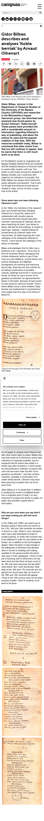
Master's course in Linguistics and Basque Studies (20, 162)
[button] (22, 631)
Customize (20, 432)
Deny (22, 440)
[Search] (40, 12)
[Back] (2, 26)
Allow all (22, 425)
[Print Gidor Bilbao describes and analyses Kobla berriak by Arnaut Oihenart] (41, 26)
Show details (31, 417)
